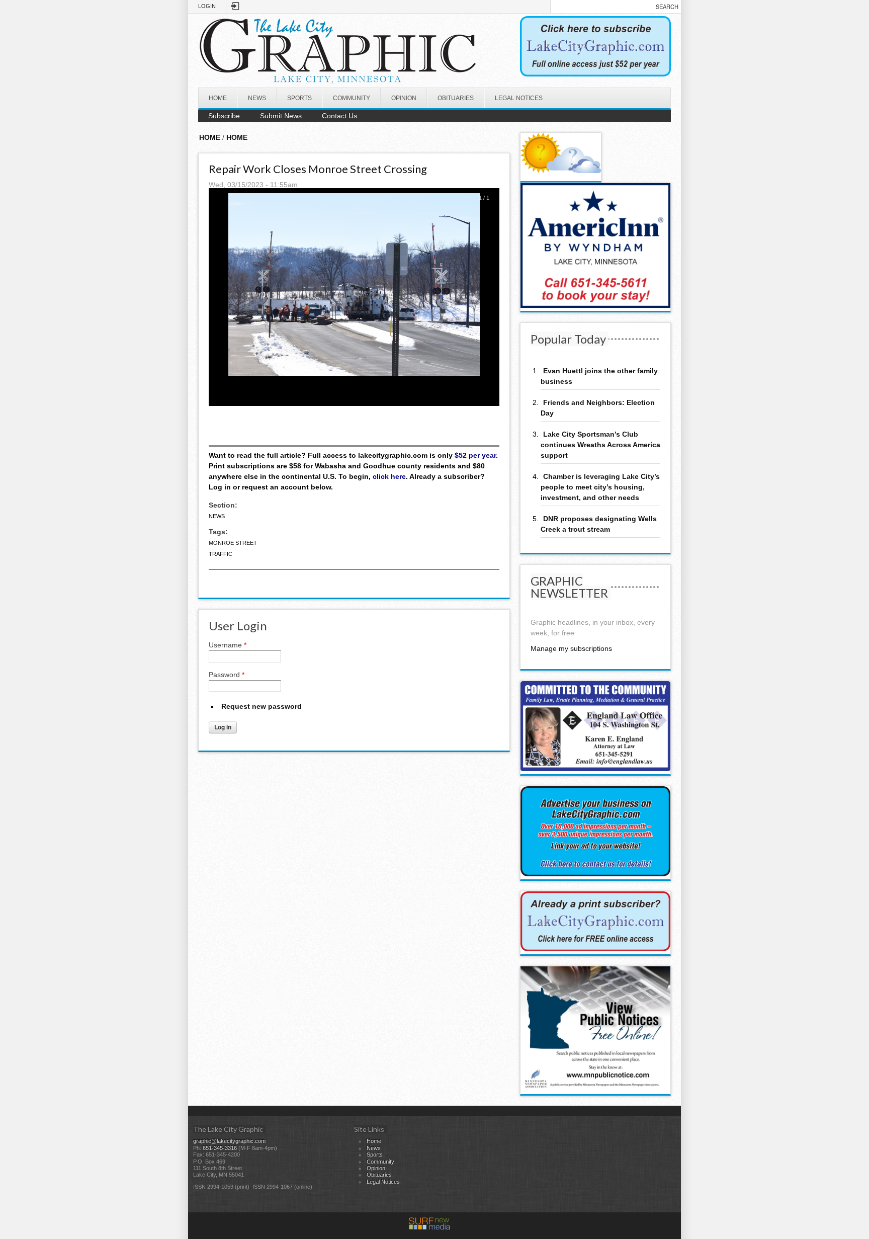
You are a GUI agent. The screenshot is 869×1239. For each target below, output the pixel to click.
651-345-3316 (220, 1148)
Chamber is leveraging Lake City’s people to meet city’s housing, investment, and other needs (600, 487)
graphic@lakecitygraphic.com (229, 1141)
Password (226, 675)
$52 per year (475, 455)
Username (227, 645)
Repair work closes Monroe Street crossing (318, 169)
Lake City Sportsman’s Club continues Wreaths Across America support (600, 444)
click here (389, 476)
